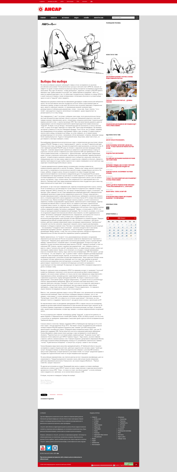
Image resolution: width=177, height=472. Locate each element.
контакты (84, 1)
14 (126, 230)
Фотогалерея (96, 444)
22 (131, 233)
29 (131, 236)
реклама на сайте (52, 1)
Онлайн (86, 18)
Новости (54, 18)
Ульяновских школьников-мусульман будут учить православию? (121, 125)
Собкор (96, 421)
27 (122, 236)
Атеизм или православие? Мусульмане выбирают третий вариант (119, 197)
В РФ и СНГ (97, 419)
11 (114, 230)
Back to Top (136, 464)
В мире (96, 423)
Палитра (96, 433)
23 (135, 233)
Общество (97, 427)
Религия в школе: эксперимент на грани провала (119, 172)
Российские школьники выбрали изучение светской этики (120, 159)
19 (118, 233)
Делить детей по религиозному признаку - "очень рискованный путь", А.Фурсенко (120, 185)
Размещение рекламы (124, 431)
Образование (98, 425)
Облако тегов (122, 438)
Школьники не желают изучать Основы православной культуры (119, 77)
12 (118, 230)
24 (109, 236)
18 (114, 233)
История (122, 425)
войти (62, 1)
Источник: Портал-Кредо (47, 382)
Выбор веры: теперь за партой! (116, 191)
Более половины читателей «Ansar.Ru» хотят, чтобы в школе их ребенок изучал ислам (120, 146)
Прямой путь (124, 423)
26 (118, 236)
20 (122, 233)
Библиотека (95, 442)
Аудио (94, 440)
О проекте (121, 429)
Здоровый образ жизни (101, 434)
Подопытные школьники (114, 153)
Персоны (122, 421)
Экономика (97, 429)
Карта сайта (121, 437)
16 (135, 230)
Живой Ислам (98, 18)
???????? (53, 394)
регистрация (70, 1)
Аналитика (123, 419)
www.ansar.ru (78, 457)
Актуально (65, 18)
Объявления (98, 437)
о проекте (42, 1)
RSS (78, 1)
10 (109, 230)
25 (114, 236)
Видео (76, 18)
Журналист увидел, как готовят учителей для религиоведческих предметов (120, 165)
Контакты (121, 434)
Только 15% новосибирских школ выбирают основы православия (121, 179)
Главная (43, 18)
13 (122, 230)
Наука (96, 431)
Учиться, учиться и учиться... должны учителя (119, 101)
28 (126, 236)
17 (109, 233)
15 (131, 230)
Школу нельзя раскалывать (115, 140)
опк (108, 208)
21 (126, 233)
